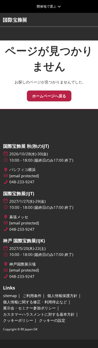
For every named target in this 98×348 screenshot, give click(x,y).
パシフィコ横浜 (22, 169)
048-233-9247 (21, 182)
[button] (49, 96)
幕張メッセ (18, 217)
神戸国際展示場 (22, 264)
